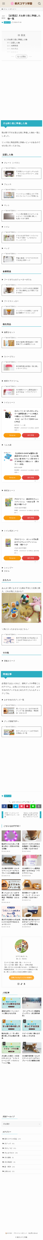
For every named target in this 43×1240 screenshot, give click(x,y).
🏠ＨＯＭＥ (8, 1233)
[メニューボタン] (3, 3)
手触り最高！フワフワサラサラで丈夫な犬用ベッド (27, 259)
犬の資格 (9, 1157)
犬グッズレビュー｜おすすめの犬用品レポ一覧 (27, 732)
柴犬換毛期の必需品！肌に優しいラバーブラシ (27, 367)
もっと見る (21, 56)
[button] (4, 806)
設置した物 (15, 43)
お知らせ (9, 1171)
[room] (24, 984)
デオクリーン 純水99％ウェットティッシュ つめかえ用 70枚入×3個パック (26, 501)
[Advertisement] (21, 89)
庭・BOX (9, 1167)
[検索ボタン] (39, 3)
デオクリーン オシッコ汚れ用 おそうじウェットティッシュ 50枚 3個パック (26, 542)
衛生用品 (14, 49)
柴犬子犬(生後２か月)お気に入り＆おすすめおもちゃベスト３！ (27, 640)
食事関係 (14, 46)
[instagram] (18, 984)
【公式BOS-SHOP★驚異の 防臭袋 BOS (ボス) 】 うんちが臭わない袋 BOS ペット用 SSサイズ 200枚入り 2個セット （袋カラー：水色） (26, 458)
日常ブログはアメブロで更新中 (21, 977)
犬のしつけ (10, 1148)
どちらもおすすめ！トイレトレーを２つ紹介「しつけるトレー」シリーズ (27, 238)
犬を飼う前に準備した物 (17, 39)
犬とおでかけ (11, 1153)
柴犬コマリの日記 (12, 1139)
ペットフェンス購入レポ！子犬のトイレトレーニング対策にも (27, 195)
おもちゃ (14, 52)
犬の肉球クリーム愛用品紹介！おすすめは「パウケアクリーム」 (27, 392)
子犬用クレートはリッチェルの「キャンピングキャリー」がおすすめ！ (27, 174)
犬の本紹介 (9, 1162)
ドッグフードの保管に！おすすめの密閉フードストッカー (27, 312)
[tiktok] (21, 984)
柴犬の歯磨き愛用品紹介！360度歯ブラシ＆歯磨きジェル (27, 343)
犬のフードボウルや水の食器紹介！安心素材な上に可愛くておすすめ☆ (27, 290)
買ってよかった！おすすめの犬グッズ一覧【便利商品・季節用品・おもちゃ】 (27, 711)
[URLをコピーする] (38, 806)
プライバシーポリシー (20, 1233)
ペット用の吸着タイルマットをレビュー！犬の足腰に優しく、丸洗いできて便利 (27, 216)
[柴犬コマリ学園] (21, 3)
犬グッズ (7, 22)
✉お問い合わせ (33, 1233)
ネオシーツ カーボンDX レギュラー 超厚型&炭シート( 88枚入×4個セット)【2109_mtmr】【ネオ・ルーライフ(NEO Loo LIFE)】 (26, 416)
